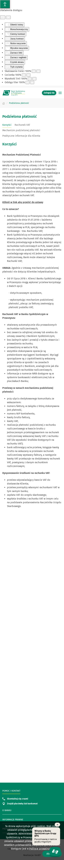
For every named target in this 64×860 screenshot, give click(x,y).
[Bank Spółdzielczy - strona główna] (14, 93)
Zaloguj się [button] (49, 92)
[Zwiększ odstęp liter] (32, 82)
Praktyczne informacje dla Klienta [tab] (21, 135)
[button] (60, 93)
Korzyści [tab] (6, 124)
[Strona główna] (3, 103)
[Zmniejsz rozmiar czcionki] (24, 75)
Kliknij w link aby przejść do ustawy (22, 202)
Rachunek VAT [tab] (22, 124)
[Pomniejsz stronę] (34, 71)
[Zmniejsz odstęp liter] (27, 82)
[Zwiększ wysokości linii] (34, 78)
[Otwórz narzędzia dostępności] (5, 4)
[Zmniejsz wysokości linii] (30, 78)
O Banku (6, 810)
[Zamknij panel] (8, 17)
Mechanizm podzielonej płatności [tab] (21, 130)
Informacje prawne (12, 819)
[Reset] (2, 17)
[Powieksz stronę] (38, 71)
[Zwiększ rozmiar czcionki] (28, 75)
